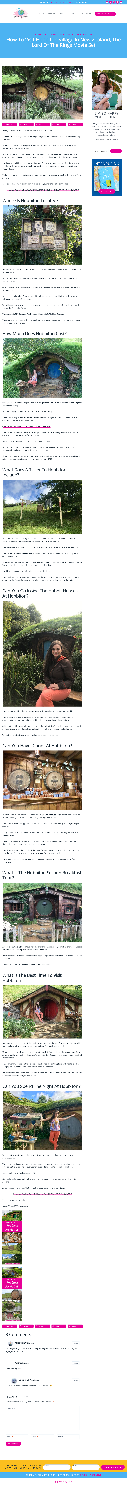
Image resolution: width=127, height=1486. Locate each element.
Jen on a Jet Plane (27, 1379)
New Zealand (74, 35)
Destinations (57, 35)
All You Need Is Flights (62, 2)
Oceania (87, 35)
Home (41, 14)
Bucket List (41, 35)
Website (61, 1437)
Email (35, 1437)
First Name (47, 1465)
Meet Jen (52, 14)
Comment (11, 1408)
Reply (76, 1343)
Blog (62, 14)
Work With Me (84, 14)
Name (9, 1437)
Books (71, 14)
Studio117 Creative (91, 1475)
